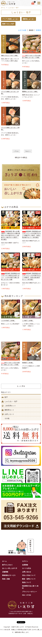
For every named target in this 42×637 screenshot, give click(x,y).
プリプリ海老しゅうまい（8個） (9, 92)
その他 (6, 418)
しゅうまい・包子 (13, 7)
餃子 (6, 397)
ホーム (3, 7)
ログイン (25, 561)
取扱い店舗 (6, 579)
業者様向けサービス (9, 575)
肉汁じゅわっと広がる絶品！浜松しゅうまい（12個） (31, 56)
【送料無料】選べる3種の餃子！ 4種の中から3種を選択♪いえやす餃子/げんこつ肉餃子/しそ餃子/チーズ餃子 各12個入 (10, 235)
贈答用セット (9, 410)
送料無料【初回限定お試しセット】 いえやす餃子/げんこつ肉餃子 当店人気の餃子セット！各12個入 (31, 276)
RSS (23, 595)
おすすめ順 (22, 30)
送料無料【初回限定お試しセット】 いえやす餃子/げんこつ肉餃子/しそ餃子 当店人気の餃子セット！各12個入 (31, 234)
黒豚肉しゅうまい (29, 19)
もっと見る (21, 386)
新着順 (38, 30)
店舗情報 (5, 572)
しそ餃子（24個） (28, 320)
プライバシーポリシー (29, 591)
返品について (26, 582)
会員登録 (25, 565)
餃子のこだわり (7, 565)
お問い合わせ (26, 572)
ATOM (28, 595)
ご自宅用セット (10, 406)
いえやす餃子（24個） (8, 320)
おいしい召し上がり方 (9, 568)
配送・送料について (29, 579)
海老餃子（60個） (28, 362)
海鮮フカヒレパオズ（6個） (9, 55)
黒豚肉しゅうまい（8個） (30, 91)
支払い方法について (29, 575)
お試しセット (9, 414)
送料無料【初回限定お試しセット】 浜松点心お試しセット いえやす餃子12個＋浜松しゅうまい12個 (10, 276)
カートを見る (26, 568)
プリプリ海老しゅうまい (10, 19)
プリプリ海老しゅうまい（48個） (10, 128)
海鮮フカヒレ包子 (8, 24)
